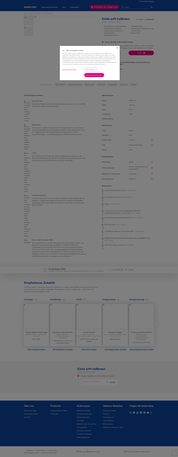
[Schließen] (117, 48)
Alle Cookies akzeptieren (94, 75)
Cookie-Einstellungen (69, 69)
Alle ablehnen (90, 69)
